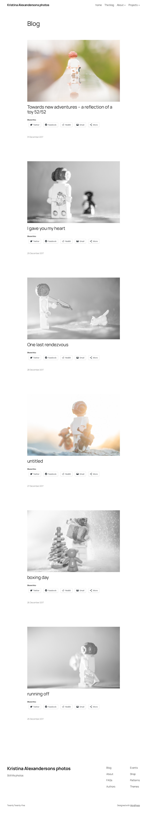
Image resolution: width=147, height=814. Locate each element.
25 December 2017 (35, 719)
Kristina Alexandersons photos (28, 5)
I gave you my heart (46, 228)
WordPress (135, 805)
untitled (35, 461)
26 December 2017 (35, 602)
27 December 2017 (35, 486)
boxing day (38, 577)
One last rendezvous (47, 344)
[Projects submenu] (139, 5)
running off (38, 693)
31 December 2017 (35, 137)
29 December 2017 (35, 253)
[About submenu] (125, 5)
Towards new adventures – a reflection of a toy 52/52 (69, 109)
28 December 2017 (35, 369)
